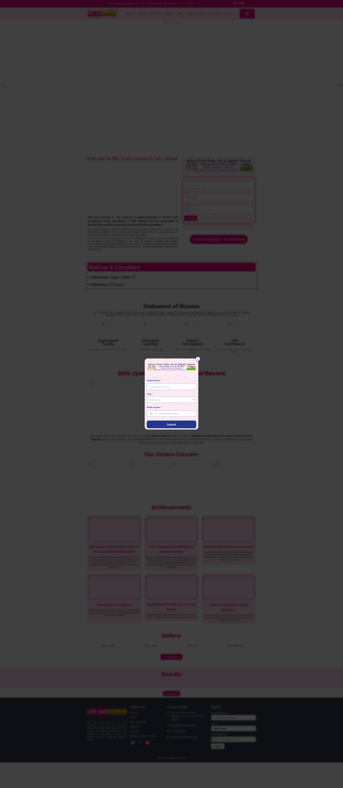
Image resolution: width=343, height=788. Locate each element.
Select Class (154, 399)
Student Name (153, 380)
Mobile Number (154, 407)
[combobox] (151, 413)
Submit (171, 424)
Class (149, 393)
